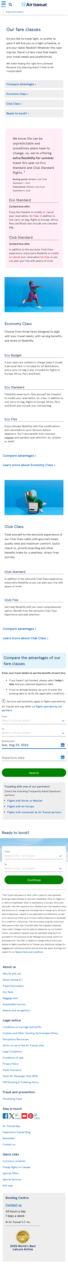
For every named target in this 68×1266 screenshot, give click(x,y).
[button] (34, 880)
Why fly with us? (12, 973)
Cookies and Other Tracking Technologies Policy (30, 1033)
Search (34, 772)
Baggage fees (10, 998)
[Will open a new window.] (5, 1116)
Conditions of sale (13, 1057)
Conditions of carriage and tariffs (22, 1027)
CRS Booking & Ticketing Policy (21, 1082)
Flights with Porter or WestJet (24, 800)
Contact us (9, 1144)
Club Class (13, 103)
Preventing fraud (12, 1098)
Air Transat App (11, 1126)
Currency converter (14, 1161)
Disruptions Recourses (16, 1039)
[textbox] (34, 720)
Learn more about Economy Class (28, 465)
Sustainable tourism (14, 1004)
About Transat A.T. (13, 979)
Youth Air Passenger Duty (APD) (20, 1076)
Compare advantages (20, 84)
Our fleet (8, 992)
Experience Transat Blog (16, 1132)
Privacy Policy (10, 1063)
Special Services (12, 1179)
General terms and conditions (29, 952)
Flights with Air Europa (20, 806)
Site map (8, 1185)
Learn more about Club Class (24, 638)
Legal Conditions (12, 1051)
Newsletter (9, 1138)
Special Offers (11, 1173)
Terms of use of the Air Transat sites (23, 1045)
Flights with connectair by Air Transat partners (34, 812)
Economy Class (16, 94)
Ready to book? (16, 113)
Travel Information (15, 11)
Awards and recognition (16, 1010)
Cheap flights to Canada (16, 1167)
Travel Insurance (12, 1070)
